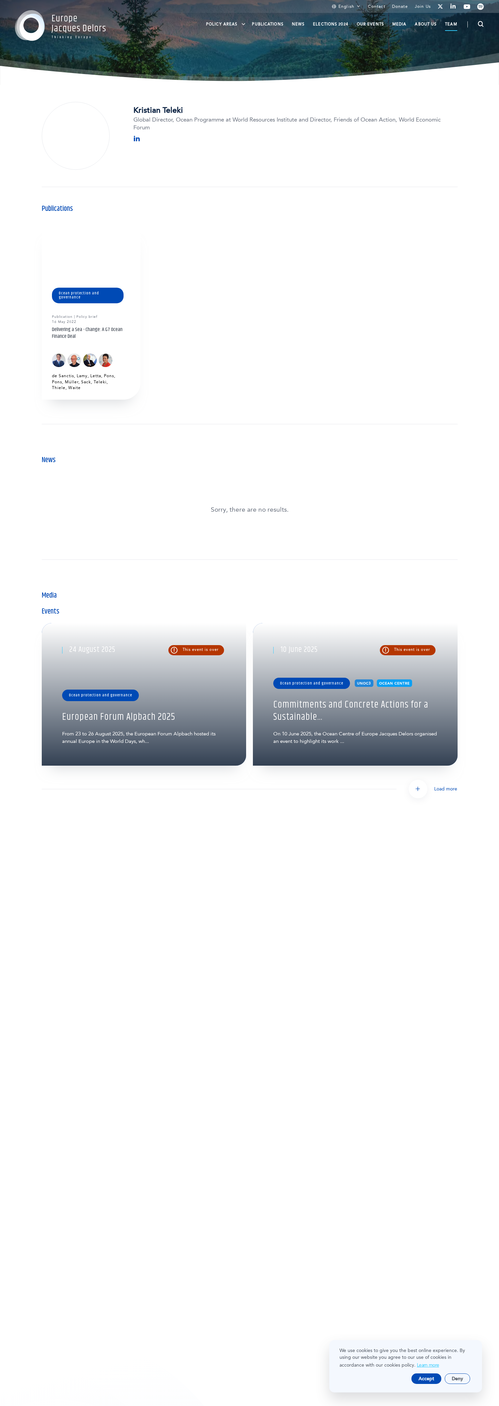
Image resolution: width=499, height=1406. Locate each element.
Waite (74, 387)
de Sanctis (63, 375)
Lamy (82, 375)
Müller (71, 382)
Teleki (100, 382)
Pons (109, 375)
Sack (86, 382)
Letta (95, 375)
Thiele (59, 387)
